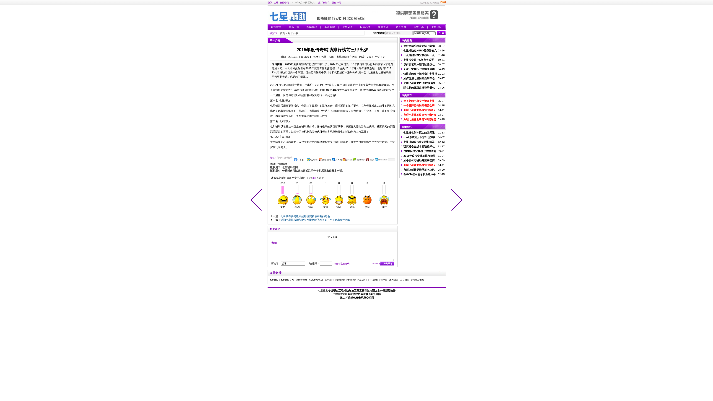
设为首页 (434, 2)
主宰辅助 (404, 279)
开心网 (349, 160)
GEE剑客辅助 (316, 279)
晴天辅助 (340, 279)
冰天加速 (393, 279)
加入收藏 (424, 2)
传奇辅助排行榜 (284, 157)
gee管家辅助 (417, 279)
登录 (270, 2)
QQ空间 (314, 160)
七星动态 (347, 27)
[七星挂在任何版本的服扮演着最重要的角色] (456, 200)
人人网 (338, 160)
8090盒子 (329, 279)
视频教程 (312, 27)
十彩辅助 (351, 279)
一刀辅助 (373, 279)
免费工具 (419, 27)
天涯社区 (382, 160)
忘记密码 (284, 2)
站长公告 (401, 27)
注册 (276, 2)
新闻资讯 (383, 27)
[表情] (274, 242)
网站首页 (276, 27)
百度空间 (361, 160)
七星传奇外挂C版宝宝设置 (418, 59)
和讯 (372, 160)
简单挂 (383, 279)
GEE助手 (362, 279)
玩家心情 (365, 27)
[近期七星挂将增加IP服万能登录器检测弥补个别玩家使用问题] (257, 200)
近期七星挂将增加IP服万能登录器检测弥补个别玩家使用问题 (316, 219)
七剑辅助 (274, 279)
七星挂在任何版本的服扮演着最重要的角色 (305, 216)
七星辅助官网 (340, 294)
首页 (282, 33)
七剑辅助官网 (287, 279)
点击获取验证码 (341, 263)
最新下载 (294, 27)
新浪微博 (326, 160)
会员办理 (329, 27)
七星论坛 (436, 27)
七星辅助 (323, 290)
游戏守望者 (301, 279)
